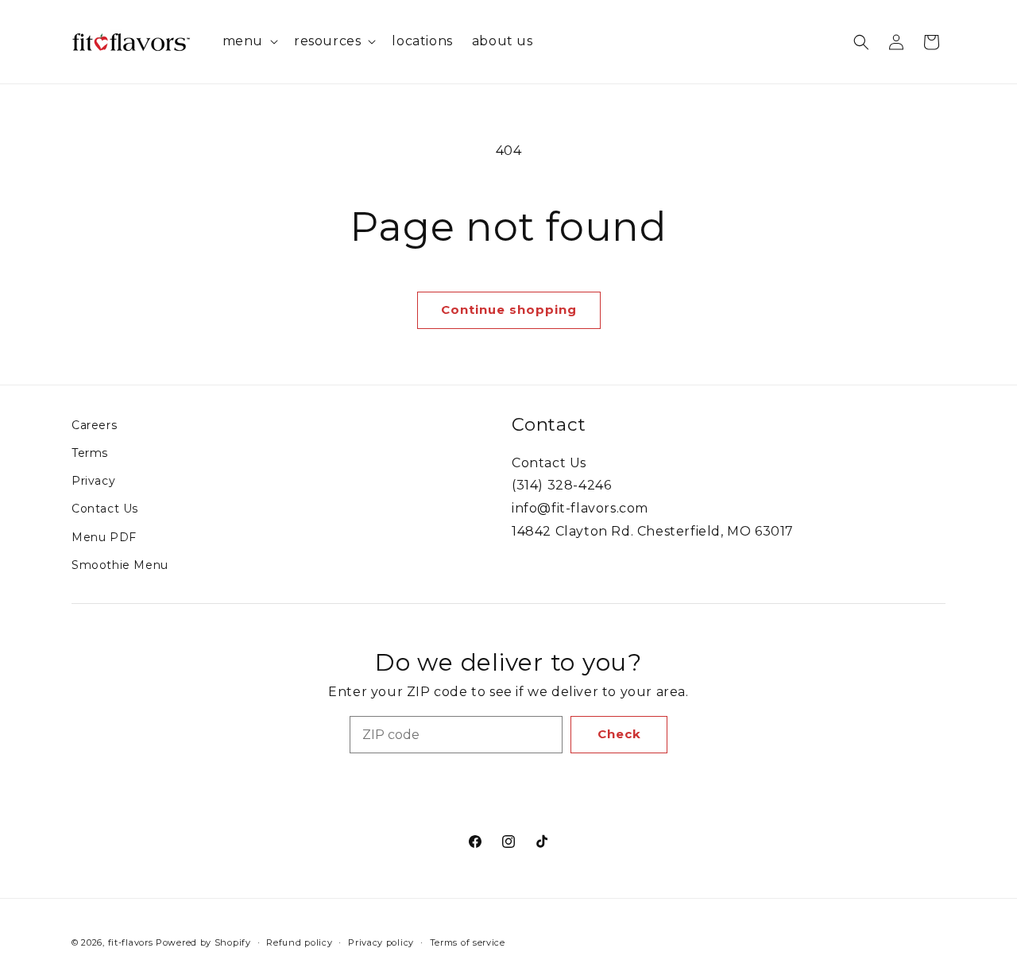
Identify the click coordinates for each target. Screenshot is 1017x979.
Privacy (93, 481)
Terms (90, 453)
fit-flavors (130, 942)
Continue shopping (509, 309)
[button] (248, 42)
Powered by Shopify (203, 942)
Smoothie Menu (120, 565)
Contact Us (105, 508)
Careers (94, 425)
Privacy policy (381, 942)
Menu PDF (104, 537)
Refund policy (299, 942)
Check (619, 733)
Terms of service (467, 942)
